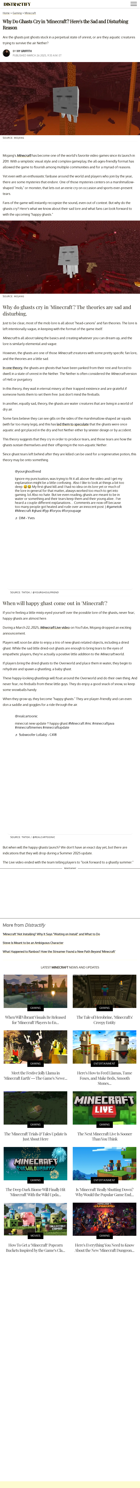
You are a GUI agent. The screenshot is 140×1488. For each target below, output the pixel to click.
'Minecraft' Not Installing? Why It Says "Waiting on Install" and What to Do (51, 934)
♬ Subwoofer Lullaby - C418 (36, 735)
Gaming (17, 13)
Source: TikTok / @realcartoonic (32, 837)
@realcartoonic (26, 716)
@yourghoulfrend (28, 471)
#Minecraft (23, 511)
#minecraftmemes (28, 727)
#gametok (114, 507)
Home (6, 13)
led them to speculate (73, 424)
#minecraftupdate (56, 727)
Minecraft (30, 13)
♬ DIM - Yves (25, 518)
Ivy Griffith (24, 51)
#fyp (45, 511)
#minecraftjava (103, 723)
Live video (55, 627)
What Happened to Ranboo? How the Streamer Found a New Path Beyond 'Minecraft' (59, 951)
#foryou (55, 511)
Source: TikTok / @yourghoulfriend (34, 592)
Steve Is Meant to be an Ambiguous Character (33, 943)
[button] (134, 4)
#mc (88, 723)
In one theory (12, 368)
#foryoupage (71, 511)
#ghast (37, 511)
